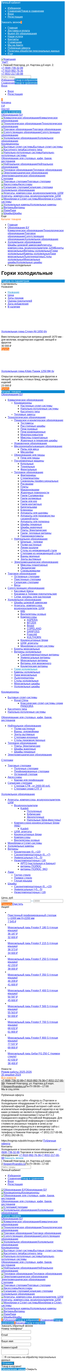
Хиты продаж (16, 298)
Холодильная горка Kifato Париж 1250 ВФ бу (27, 371)
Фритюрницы (28, 475)
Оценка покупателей (20, 301)
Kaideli (25, 808)
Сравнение (19, 83)
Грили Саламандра (32, 495)
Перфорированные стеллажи (31, 771)
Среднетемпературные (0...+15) (33, 886)
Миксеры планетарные (34, 437)
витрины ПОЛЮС (31, 866)
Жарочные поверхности (35, 492)
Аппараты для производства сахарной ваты (38, 517)
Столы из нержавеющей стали (39, 550)
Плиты (24, 486)
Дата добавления (18, 303)
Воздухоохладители (26, 805)
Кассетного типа (30, 411)
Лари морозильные (25, 675)
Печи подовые (29, 429)
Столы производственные (29, 740)
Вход (11, 14)
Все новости (8, 1077)
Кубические (34, 814)
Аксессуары (15, 777)
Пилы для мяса (30, 449)
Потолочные (34, 811)
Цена (11, 295)
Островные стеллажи (26, 576)
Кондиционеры (23, 402)
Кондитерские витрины (34, 666)
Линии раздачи (29, 547)
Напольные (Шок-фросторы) (44, 820)
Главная (13, 27)
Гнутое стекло (22, 875)
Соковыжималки (30, 570)
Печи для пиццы (30, 457)
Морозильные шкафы (27, 683)
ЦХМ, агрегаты (29, 643)
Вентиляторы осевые (33, 614)
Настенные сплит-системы (36, 405)
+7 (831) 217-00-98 (12, 73)
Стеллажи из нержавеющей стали (41, 553)
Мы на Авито (15, 45)
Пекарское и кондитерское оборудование (38, 420)
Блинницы (27, 510)
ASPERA (32, 620)
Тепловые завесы (24, 414)
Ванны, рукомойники (26, 731)
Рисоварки (27, 484)
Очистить (17, 904)
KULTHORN (34, 637)
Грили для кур (29, 501)
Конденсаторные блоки (34, 640)
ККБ (23, 611)
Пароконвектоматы (32, 536)
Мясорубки (27, 452)
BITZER (31, 622)
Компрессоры (29, 617)
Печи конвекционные (33, 431)
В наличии (14, 306)
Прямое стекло (23, 877)
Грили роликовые (31, 498)
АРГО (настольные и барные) (38, 863)
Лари (11, 872)
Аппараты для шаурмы (34, 512)
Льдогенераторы (34, 256)
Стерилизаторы (30, 478)
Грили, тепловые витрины (36, 533)
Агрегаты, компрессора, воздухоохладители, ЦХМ (31, 246)
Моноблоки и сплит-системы (37, 646)
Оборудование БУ (18, 227)
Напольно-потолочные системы (39, 408)
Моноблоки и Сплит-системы (25, 843)
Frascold (32, 634)
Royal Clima (21, 700)
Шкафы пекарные (31, 524)
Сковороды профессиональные (39, 481)
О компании (15, 42)
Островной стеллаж (25, 774)
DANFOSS (33, 631)
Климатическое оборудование (25, 230)
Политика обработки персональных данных (34, 51)
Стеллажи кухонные (26, 737)
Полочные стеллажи (26, 768)
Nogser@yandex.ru (14, 1086)
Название (13, 292)
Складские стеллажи (26, 582)
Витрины (13, 849)
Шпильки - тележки (32, 541)
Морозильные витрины (34, 660)
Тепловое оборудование (28, 472)
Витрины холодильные (37, 250)
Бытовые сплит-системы (22, 697)
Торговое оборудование (22, 235)
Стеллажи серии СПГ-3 (28, 788)
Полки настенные (31, 544)
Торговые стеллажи (19, 765)
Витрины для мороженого (36, 663)
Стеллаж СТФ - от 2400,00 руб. (32, 785)
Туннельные (28, 466)
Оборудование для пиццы (29, 455)
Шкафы (12, 883)
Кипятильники (29, 507)
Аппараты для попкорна (35, 521)
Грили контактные (31, 504)
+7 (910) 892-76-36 (12, 70)
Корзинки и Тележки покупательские (35, 594)
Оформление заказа (13, 1369)
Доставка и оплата (19, 30)
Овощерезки (28, 567)
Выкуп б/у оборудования (22, 33)
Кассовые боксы (24, 591)
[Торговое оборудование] (9, 62)
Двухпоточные (35, 817)
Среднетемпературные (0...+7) (32, 854)
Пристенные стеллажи (27, 579)
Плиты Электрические (34, 530)
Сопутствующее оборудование (26, 588)
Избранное (19, 80)
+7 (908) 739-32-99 (12, 68)
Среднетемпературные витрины (40, 654)
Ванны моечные (30, 556)
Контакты (13, 39)
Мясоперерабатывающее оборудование (38, 446)
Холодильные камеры (21, 846)
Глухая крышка (23, 880)
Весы (17, 585)
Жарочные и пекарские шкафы (39, 440)
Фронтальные (29, 469)
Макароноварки (30, 489)
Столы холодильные (26, 680)
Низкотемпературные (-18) (30, 860)
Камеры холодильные (37, 253)
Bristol (30, 625)
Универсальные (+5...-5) (28, 857)
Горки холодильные (25, 669)
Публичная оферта (19, 48)
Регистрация (15, 16)
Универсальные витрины (35, 657)
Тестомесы (27, 423)
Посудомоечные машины (29, 460)
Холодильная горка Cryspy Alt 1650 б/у (24, 331)
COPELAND (34, 628)
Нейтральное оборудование (31, 539)
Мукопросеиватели (32, 434)
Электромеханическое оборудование (36, 562)
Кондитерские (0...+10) (27, 851)
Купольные (27, 463)
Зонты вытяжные (31, 559)
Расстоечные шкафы (33, 426)
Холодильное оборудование (41, 239)
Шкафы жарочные (31, 527)
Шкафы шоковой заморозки (24, 245)
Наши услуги (15, 36)
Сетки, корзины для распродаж (32, 596)
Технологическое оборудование (27, 417)
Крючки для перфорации (28, 780)
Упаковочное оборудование (30, 443)
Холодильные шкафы (29, 262)
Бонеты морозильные (27, 648)
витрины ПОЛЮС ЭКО (34, 869)
